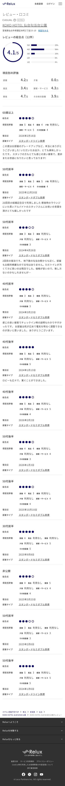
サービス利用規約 (27, 761)
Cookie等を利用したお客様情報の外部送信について (32, 764)
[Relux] (9, 3)
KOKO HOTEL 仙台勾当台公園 (25, 25)
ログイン (51, 3)
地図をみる (43, 30)
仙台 (40, 712)
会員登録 (39, 3)
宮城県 (32, 712)
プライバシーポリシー (45, 761)
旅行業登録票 (32, 768)
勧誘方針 (14, 761)
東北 (24, 712)
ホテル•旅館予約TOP (11, 712)
